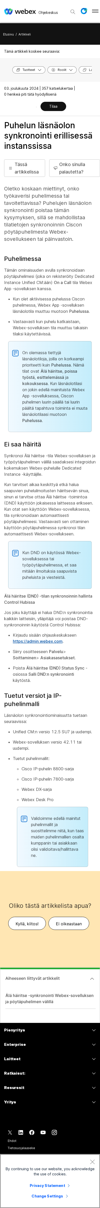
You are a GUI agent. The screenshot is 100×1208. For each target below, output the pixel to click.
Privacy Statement (47, 1185)
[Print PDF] (36, 107)
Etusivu (8, 34)
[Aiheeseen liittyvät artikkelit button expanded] (92, 978)
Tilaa (53, 106)
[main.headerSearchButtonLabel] (72, 10)
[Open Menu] (95, 11)
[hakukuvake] (73, 12)
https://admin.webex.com (38, 641)
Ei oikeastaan (69, 923)
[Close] (92, 1161)
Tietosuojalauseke (21, 1148)
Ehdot (12, 1141)
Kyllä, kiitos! (27, 923)
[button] (84, 11)
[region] (50, 1181)
